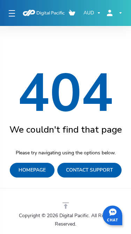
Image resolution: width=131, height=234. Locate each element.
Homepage (32, 170)
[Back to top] (65, 206)
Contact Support (89, 170)
